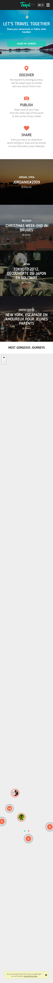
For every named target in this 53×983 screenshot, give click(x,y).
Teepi (26, 5)
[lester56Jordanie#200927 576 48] (21, 817)
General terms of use (30, 976)
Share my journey (26, 43)
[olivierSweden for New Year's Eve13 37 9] (15, 793)
